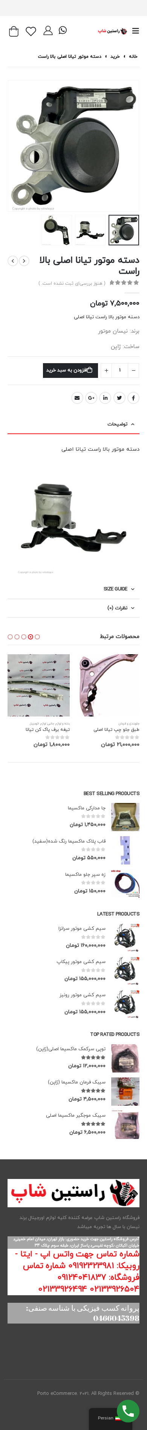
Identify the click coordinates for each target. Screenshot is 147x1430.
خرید (115, 57)
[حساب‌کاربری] (48, 31)
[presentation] (137, 146)
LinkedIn (105, 398)
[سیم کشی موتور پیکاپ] (125, 971)
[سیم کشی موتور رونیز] (125, 1004)
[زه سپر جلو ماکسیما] (125, 883)
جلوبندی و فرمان (128, 723)
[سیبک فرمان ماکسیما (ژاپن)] (125, 1091)
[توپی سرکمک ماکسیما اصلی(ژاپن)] (125, 1058)
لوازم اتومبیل (37, 723)
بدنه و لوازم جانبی (58, 723)
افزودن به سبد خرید (66, 370)
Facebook (133, 398)
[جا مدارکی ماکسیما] (125, 817)
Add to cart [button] (89, 666)
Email (77, 398)
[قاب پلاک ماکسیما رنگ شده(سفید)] (125, 850)
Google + (91, 398)
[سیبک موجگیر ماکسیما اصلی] (125, 1125)
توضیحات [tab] (117, 424)
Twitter (119, 398)
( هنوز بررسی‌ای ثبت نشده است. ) (71, 283)
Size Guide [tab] (115, 589)
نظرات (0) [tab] (117, 608)
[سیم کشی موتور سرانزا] (125, 937)
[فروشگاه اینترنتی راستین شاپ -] (112, 31)
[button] (37, 636)
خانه (133, 57)
